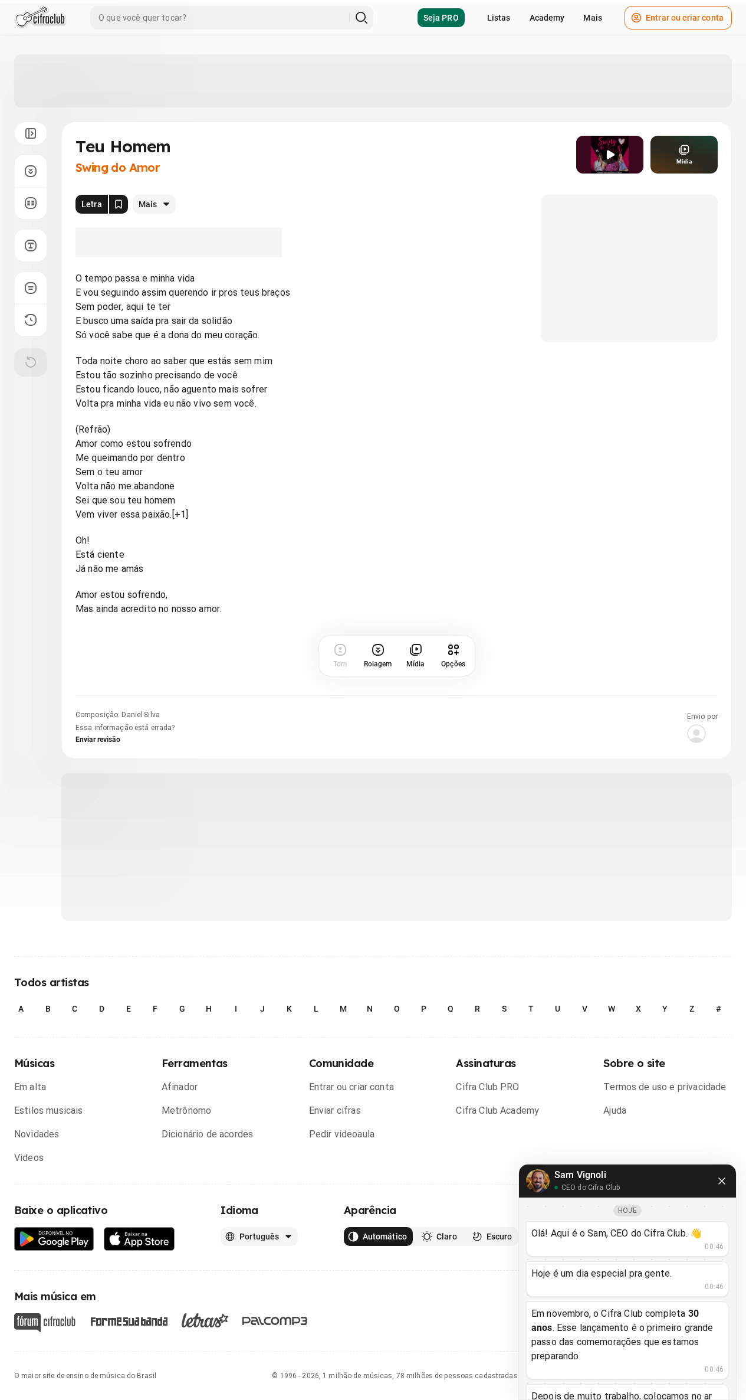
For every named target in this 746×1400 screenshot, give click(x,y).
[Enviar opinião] (31, 288)
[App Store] (139, 1239)
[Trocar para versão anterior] (31, 320)
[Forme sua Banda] (128, 1320)
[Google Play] (54, 1239)
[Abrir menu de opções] (30, 133)
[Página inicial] (40, 18)
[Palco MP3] (275, 1321)
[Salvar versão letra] (118, 204)
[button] (609, 154)
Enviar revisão (97, 739)
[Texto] (31, 245)
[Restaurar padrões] (30, 362)
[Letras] (205, 1320)
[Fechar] (721, 1181)
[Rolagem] (31, 171)
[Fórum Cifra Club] (44, 1322)
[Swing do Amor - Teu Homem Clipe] (609, 155)
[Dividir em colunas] (31, 203)
